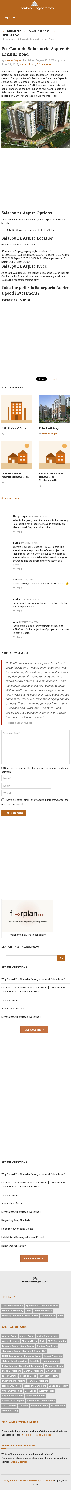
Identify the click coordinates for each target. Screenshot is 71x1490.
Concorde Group (11, 1351)
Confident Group (31, 1351)
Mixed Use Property (12, 1310)
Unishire (23, 1405)
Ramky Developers (38, 1380)
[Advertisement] (35, 180)
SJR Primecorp (46, 1390)
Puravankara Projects (13, 1380)
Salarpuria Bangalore (34, 1385)
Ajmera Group (26, 1336)
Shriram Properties (12, 1390)
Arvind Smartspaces (47, 1336)
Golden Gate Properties (14, 1361)
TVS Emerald (9, 1405)
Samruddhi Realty (58, 1385)
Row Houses (32, 1315)
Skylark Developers (12, 1395)
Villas (60, 1315)
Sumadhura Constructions (41, 1400)
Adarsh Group (9, 1336)
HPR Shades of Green (14, 428)
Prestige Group (28, 1375)
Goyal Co (34, 1361)
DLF (44, 1351)
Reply (19, 531)
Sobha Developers (35, 1395)
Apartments (32, 1305)
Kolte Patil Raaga (49, 428)
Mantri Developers (33, 1371)
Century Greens (10, 1000)
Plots (28, 1310)
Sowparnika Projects (13, 1400)
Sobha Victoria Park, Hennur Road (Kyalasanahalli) (51, 476)
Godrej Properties (53, 1356)
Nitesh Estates (10, 1375)
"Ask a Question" (19, 1461)
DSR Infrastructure (12, 1356)
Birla (42, 1341)
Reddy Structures (11, 1385)
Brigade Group (10, 1346)
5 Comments (44, 64)
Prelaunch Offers (43, 1310)
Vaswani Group (10, 1410)
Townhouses (48, 1315)
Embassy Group (32, 1356)
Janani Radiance (49, 1305)
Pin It (54, 379)
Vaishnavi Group (39, 1405)
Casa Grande (27, 1346)
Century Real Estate (47, 1346)
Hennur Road (27, 64)
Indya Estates (9, 1366)
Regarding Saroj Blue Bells (15, 1220)
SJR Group (30, 1390)
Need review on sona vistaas (17, 1228)
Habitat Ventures (50, 1361)
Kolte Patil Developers (31, 1366)
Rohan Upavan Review (13, 1245)
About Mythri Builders (13, 1008)
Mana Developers (11, 1371)
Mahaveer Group (54, 1366)
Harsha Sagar (13, 60)
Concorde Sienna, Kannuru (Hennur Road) (15, 475)
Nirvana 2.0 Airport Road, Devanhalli (21, 1016)
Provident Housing (49, 1375)
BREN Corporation (57, 1341)
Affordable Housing (12, 1305)
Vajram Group (57, 1405)
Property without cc (12, 1315)
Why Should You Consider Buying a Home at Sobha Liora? (33, 979)
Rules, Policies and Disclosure (37, 1434)
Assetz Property (10, 1341)
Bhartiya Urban (30, 1341)
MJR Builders (52, 1371)
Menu (8, 18)
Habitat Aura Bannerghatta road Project (22, 1237)
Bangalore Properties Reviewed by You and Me (29, 1480)
